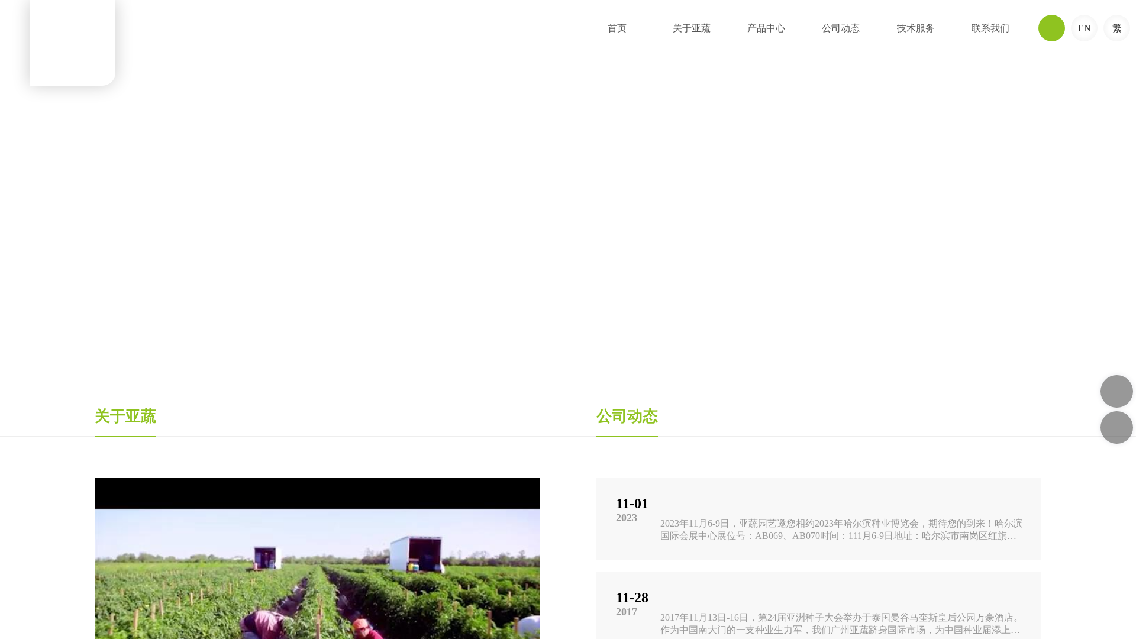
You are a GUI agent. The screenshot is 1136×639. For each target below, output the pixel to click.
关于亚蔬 (692, 28)
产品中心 (766, 28)
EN (1084, 28)
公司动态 (841, 28)
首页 (617, 28)
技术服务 (916, 28)
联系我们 (990, 28)
